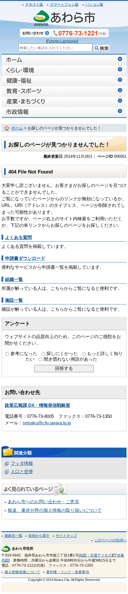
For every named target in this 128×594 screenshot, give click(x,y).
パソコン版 (94, 4)
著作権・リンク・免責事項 (67, 572)
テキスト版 (34, 4)
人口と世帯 (22, 471)
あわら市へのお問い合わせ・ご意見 (43, 501)
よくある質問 (18, 237)
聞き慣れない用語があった (70, 359)
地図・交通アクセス (95, 555)
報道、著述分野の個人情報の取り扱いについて (55, 510)
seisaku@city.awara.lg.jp (47, 423)
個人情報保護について (22, 572)
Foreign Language (62, 41)
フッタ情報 (22, 463)
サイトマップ (66, 536)
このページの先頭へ (110, 540)
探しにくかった (62, 353)
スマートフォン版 (64, 4)
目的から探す (39, 536)
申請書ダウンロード (25, 258)
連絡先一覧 (13, 536)
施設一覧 (14, 300)
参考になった (23, 353)
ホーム (17, 128)
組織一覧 (14, 279)
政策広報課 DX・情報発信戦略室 (37, 405)
